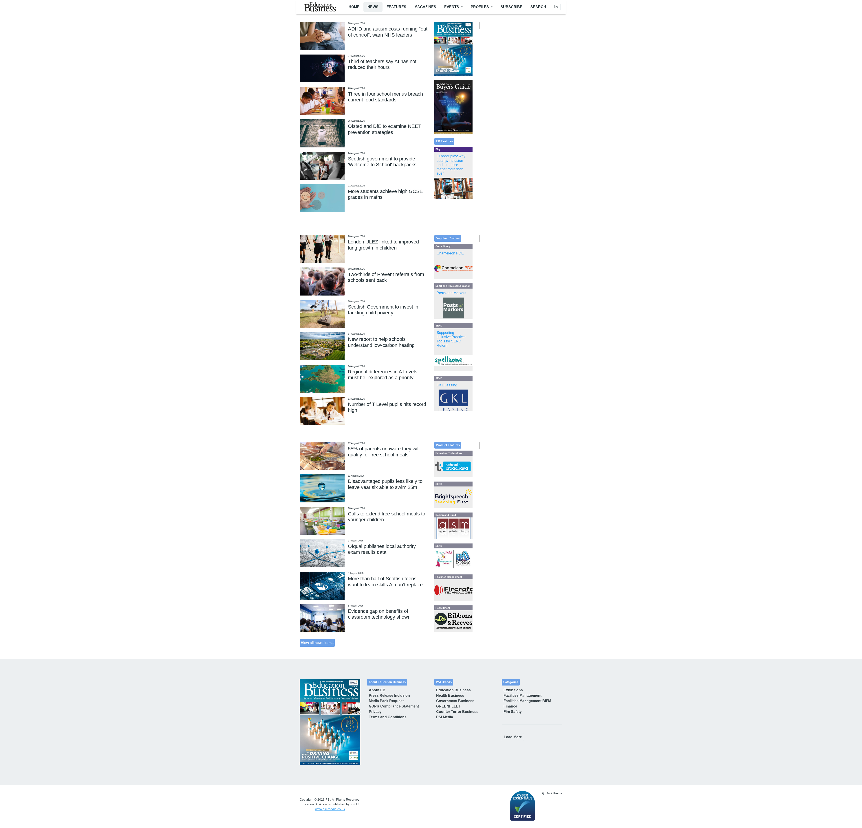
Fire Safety (513, 712)
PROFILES (480, 7)
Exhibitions (513, 690)
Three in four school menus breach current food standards (385, 97)
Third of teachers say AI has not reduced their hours (382, 64)
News (372, 7)
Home (354, 7)
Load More (513, 737)
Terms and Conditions (388, 717)
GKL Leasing (447, 385)
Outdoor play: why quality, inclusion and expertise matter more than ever (451, 164)
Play (437, 149)
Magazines (425, 7)
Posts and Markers (451, 293)
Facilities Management (448, 577)
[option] (453, 49)
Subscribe (511, 7)
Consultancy (443, 246)
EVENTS (451, 7)
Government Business (455, 701)
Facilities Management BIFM (527, 701)
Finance (510, 706)
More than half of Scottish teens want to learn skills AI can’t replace (385, 581)
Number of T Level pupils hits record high (387, 407)
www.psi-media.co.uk (330, 809)
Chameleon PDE (450, 253)
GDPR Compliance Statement (394, 706)
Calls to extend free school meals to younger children (386, 516)
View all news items (317, 643)
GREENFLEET (448, 706)
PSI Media (444, 717)
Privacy (375, 712)
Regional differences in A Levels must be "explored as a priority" (382, 374)
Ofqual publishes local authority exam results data (382, 549)
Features (396, 7)
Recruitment (442, 608)
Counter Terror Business (457, 712)
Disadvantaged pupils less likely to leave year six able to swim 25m (385, 484)
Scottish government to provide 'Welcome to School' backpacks (382, 161)
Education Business (453, 690)
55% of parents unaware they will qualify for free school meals (384, 451)
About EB (377, 690)
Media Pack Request (386, 701)
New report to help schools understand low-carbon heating (381, 342)
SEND (438, 325)
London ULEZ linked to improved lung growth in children (383, 244)
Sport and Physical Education (453, 286)
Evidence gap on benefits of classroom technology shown (379, 614)
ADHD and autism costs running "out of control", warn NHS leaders (387, 31)
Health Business (450, 695)
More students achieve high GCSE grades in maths (385, 194)
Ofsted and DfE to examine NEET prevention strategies (384, 129)
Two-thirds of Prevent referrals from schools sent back (386, 277)
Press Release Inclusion (389, 695)
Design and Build (445, 515)
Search (538, 7)
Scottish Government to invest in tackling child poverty (383, 309)
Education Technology (448, 453)
